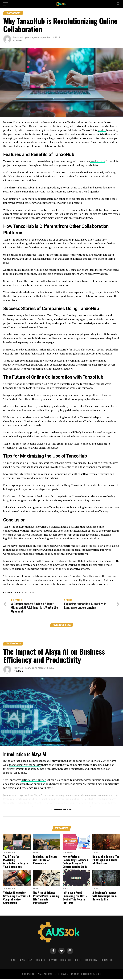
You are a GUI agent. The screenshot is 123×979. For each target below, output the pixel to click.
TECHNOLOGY (91, 960)
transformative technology (25, 765)
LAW (30, 960)
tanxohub (28, 593)
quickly (102, 130)
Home (13, 960)
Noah (19, 40)
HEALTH (77, 960)
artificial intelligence (33, 780)
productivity (97, 161)
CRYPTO (53, 960)
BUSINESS (40, 960)
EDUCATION (65, 960)
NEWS (22, 960)
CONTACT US (107, 960)
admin (19, 671)
